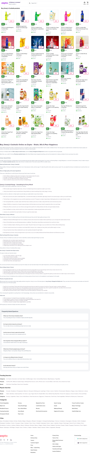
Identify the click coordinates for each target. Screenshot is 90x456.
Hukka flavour (26, 396)
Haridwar (27, 423)
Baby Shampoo (51, 379)
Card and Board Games (42, 379)
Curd (21, 396)
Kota (82, 423)
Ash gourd (31, 391)
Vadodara (35, 427)
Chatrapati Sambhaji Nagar (48, 421)
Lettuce (86, 391)
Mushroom (81, 391)
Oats (35, 379)
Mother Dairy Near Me (54, 393)
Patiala (66, 425)
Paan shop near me (34, 396)
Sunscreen (14, 379)
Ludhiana (13, 425)
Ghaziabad (2, 423)
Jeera (76, 391)
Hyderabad (43, 423)
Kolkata (78, 423)
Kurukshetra (2, 425)
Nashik (44, 425)
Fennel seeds (62, 391)
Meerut (22, 425)
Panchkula (57, 425)
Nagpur (40, 425)
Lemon (52, 391)
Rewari (1, 427)
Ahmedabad (5, 421)
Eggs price (41, 396)
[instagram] (1, 440)
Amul (47, 393)
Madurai (18, 425)
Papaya (72, 391)
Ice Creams (8, 379)
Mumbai (32, 425)
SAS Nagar (12, 427)
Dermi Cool (20, 384)
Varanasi (43, 427)
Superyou (68, 393)
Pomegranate (20, 391)
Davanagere (68, 421)
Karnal (71, 423)
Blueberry (68, 391)
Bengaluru (29, 421)
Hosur (34, 423)
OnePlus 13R (9, 381)
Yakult (7, 393)
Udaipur (30, 427)
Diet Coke (56, 381)
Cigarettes (13, 396)
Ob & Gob (8, 384)
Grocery (8, 396)
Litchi (37, 381)
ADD (11, 21)
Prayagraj (71, 425)
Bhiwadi (34, 421)
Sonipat (17, 427)
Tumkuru (25, 427)
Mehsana (27, 425)
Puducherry (76, 425)
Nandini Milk (42, 393)
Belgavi (24, 421)
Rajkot (85, 425)
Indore (48, 423)
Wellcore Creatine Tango (18, 381)
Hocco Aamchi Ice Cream (64, 381)
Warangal (58, 427)
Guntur (13, 423)
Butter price (74, 396)
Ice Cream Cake (21, 379)
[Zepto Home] (4, 3)
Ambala (11, 421)
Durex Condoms (74, 393)
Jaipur (52, 423)
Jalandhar (56, 423)
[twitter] (5, 440)
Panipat (62, 425)
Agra (1, 421)
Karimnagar (66, 423)
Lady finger (43, 391)
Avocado (8, 391)
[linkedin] (12, 440)
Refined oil (68, 396)
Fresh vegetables (61, 396)
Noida (48, 425)
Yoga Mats (57, 379)
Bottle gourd (37, 391)
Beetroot (26, 391)
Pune (81, 425)
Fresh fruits (53, 396)
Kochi (74, 423)
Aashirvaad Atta (18, 393)
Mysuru (36, 425)
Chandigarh (39, 421)
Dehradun (74, 421)
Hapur (22, 423)
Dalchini (56, 391)
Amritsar (15, 421)
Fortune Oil (62, 393)
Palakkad (53, 425)
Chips (17, 396)
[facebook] (8, 440)
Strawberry (13, 391)
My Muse (12, 393)
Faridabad (83, 421)
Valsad (39, 427)
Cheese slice (47, 396)
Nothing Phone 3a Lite (30, 381)
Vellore (47, 427)
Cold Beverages (29, 379)
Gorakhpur (8, 423)
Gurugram (17, 423)
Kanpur (61, 423)
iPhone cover (42, 381)
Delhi (79, 421)
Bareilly (20, 421)
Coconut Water (49, 381)
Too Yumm (25, 393)
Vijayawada (52, 427)
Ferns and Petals (82, 393)
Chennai (57, 421)
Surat (21, 427)
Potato (48, 391)
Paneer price (80, 396)
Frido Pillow (14, 384)
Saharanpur (6, 427)
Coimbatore (62, 421)
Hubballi (38, 423)
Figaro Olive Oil (34, 393)
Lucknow (8, 425)
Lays (29, 393)
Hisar (31, 423)
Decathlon (26, 384)
